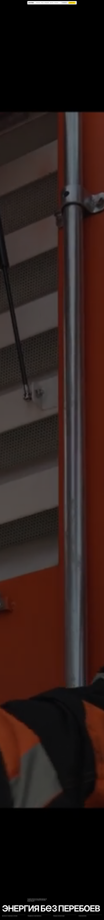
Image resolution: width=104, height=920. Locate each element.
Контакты (56, 2)
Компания (38, 2)
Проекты (51, 2)
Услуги (42, 2)
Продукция (47, 2)
